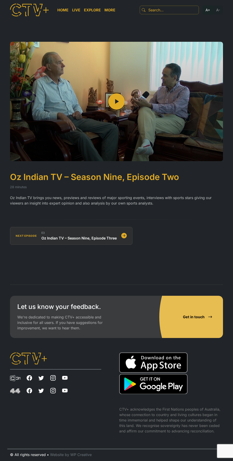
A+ (207, 10)
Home (62, 10)
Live (76, 10)
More (109, 10)
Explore (92, 10)
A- (218, 10)
